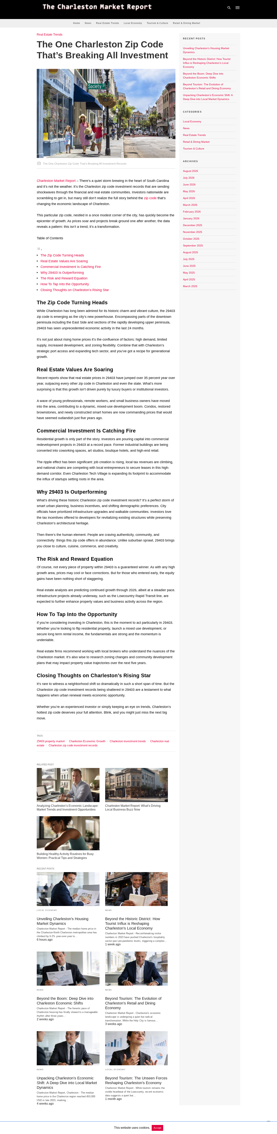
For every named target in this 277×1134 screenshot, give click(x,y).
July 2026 (188, 177)
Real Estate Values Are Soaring (64, 261)
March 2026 (190, 204)
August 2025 (190, 252)
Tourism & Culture (157, 23)
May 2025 (189, 272)
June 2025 (189, 265)
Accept (157, 1127)
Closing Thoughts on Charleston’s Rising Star (75, 290)
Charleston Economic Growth (87, 741)
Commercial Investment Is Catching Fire (71, 267)
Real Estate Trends (107, 23)
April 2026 (189, 198)
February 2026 (192, 211)
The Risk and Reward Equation (64, 278)
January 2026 (191, 218)
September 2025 (193, 245)
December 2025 (192, 225)
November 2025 (192, 231)
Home (76, 23)
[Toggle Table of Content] (39, 249)
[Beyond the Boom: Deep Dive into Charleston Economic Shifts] (68, 969)
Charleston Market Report (56, 181)
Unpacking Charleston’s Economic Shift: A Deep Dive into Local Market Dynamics (67, 1083)
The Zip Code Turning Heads (62, 255)
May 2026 (189, 191)
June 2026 (189, 184)
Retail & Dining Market (186, 23)
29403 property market (51, 741)
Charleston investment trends (128, 741)
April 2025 (189, 279)
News (88, 23)
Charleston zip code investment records (73, 745)
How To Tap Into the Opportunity (65, 284)
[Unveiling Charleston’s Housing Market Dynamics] (68, 889)
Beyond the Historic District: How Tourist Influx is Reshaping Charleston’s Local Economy (132, 923)
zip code (150, 198)
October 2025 (191, 238)
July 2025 (188, 259)
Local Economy (133, 23)
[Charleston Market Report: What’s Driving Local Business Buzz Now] (136, 785)
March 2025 (190, 286)
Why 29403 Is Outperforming (62, 273)
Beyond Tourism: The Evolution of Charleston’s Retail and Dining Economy (133, 1003)
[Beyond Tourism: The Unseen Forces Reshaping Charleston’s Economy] (136, 1048)
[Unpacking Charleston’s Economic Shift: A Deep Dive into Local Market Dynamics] (68, 1048)
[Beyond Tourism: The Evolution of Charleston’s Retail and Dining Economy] (136, 969)
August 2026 (190, 170)
